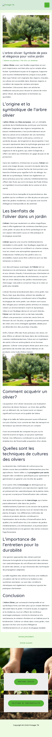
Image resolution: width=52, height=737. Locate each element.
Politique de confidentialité (26, 703)
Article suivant (26, 643)
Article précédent (26, 637)
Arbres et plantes (11, 60)
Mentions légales (26, 682)
